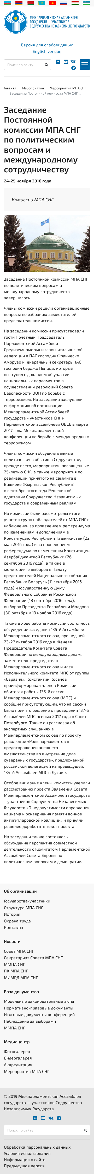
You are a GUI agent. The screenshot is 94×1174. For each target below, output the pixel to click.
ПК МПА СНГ (16, 970)
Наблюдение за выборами (30, 1021)
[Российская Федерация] (63, 2)
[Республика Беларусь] (30, 2)
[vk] (73, 61)
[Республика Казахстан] (41, 2)
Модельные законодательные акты (39, 1001)
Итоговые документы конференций (39, 1014)
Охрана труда (17, 920)
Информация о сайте (24, 1159)
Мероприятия (33, 88)
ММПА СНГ (14, 964)
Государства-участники (27, 900)
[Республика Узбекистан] (86, 2)
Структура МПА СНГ (23, 907)
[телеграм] (73, 68)
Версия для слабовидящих (47, 44)
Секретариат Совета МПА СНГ (33, 957)
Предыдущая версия (24, 1165)
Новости (12, 941)
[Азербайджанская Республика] (7, 2)
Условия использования (27, 1153)
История (12, 914)
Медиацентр (17, 1041)
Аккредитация (18, 1064)
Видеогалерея (18, 1057)
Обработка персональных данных (37, 1146)
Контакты (13, 927)
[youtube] (66, 61)
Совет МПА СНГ (19, 951)
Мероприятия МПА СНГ (68, 88)
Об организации (20, 890)
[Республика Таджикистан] (75, 2)
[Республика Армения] (18, 2)
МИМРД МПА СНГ (21, 977)
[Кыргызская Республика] (52, 2)
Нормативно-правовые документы (38, 1007)
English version (47, 51)
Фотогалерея (17, 1051)
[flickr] (58, 61)
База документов (21, 991)
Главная (10, 88)
